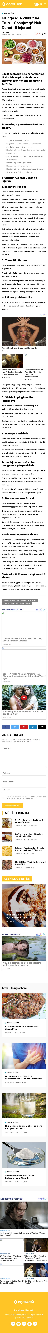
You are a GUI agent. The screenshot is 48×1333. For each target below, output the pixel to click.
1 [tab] (40, 887)
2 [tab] (41, 887)
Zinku (29, 603)
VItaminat (20, 603)
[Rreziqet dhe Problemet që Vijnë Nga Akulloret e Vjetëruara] (24, 905)
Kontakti (29, 1310)
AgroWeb (5, 32)
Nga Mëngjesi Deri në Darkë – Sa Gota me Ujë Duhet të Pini (23, 1127)
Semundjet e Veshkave (29, 600)
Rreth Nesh (19, 1310)
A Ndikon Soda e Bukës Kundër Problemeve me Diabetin (19, 1177)
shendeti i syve (9, 603)
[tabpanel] (24, 905)
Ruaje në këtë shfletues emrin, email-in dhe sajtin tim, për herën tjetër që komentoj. (25, 797)
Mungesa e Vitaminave (11, 600)
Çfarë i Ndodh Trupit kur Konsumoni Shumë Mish (21, 1028)
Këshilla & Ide (13, 911)
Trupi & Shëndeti (9, 13)
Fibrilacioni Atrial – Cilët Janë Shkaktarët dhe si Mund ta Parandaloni (23, 1077)
